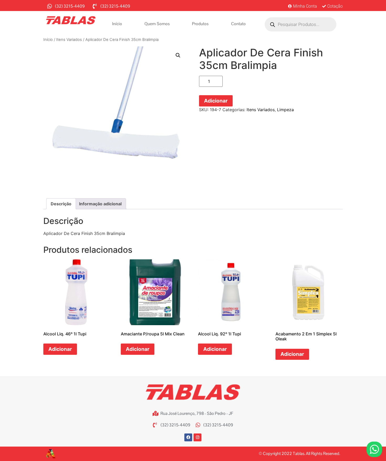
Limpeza (285, 109)
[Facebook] (188, 437)
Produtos (200, 23)
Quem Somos (157, 23)
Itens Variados (69, 39)
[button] (178, 55)
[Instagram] (197, 437)
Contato (238, 23)
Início (117, 23)
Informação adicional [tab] (100, 203)
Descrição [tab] (61, 203)
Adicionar (216, 101)
